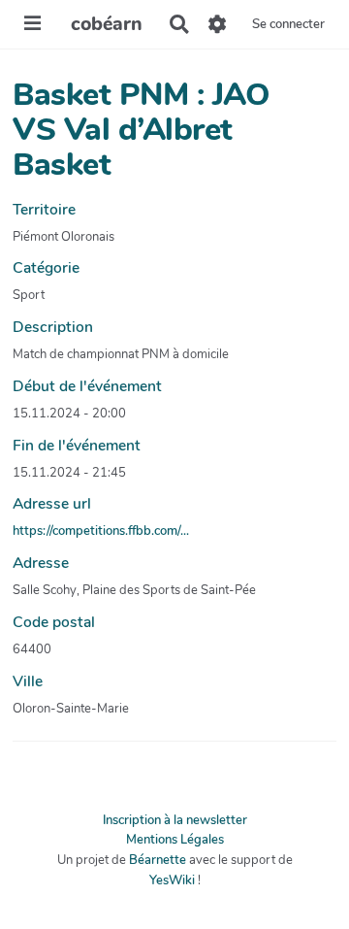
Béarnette (157, 860)
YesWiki (172, 880)
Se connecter (288, 24)
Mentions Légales (175, 839)
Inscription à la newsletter (175, 820)
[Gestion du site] (218, 24)
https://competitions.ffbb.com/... (101, 531)
